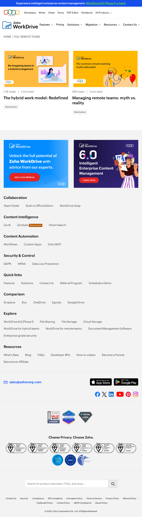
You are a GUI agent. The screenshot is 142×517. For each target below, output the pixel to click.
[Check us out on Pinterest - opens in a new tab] (128, 394)
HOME (7, 36)
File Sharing (47, 321)
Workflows (10, 244)
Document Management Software (109, 328)
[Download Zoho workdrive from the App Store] (101, 382)
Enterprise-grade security (20, 335)
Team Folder (11, 205)
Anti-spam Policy (74, 498)
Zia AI (7, 225)
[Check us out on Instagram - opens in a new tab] (135, 394)
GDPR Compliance (82, 503)
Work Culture (11, 107)
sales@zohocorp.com (25, 382)
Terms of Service (94, 498)
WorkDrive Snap (70, 205)
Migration (92, 24)
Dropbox (9, 302)
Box (24, 302)
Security (24, 498)
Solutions (73, 24)
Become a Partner (113, 354)
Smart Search (57, 225)
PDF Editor (73, 12)
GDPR (7, 263)
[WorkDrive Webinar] (36, 164)
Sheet (51, 12)
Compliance (38, 498)
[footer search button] (112, 484)
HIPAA (22, 263)
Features (45, 24)
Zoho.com (11, 13)
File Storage (69, 321)
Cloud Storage (92, 321)
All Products (102, 12)
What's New (11, 354)
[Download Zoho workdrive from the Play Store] (126, 382)
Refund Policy (129, 498)
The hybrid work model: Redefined (36, 98)
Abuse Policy (101, 503)
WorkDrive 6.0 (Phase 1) (18, 321)
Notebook (87, 12)
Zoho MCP (54, 244)
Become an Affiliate (16, 361)
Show (61, 12)
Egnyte (56, 302)
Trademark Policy (44, 503)
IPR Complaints (55, 498)
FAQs (41, 354)
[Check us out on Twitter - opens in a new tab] (104, 394)
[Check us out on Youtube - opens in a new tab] (120, 394)
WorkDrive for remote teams (64, 328)
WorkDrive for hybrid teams (21, 328)
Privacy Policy (112, 498)
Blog (28, 354)
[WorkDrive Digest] (106, 164)
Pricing (60, 24)
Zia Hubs (29, 225)
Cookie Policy (63, 503)
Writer (42, 12)
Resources (110, 24)
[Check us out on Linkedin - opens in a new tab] (112, 394)
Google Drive (75, 302)
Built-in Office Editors (39, 205)
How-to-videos (86, 354)
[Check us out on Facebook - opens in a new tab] (97, 394)
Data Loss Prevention (45, 263)
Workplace (30, 12)
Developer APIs (60, 354)
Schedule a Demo (100, 283)
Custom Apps (32, 244)
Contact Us (130, 24)
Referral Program (71, 283)
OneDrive (39, 302)
